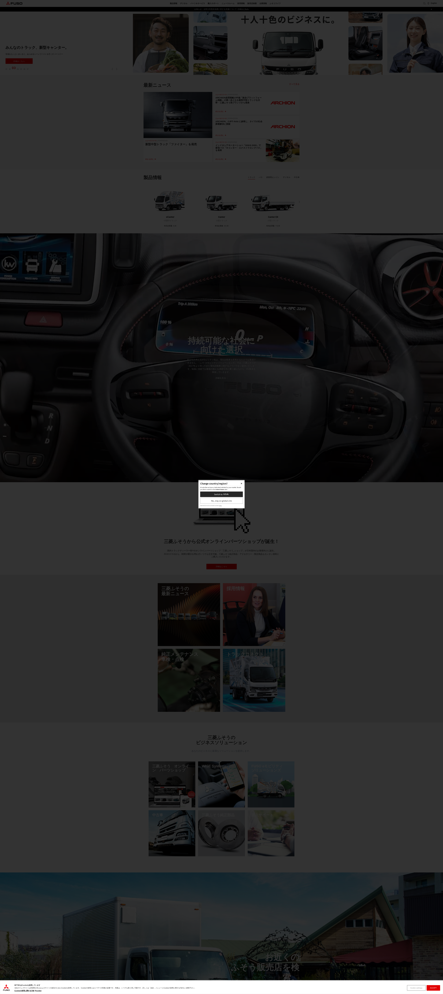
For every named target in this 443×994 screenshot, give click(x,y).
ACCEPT (433, 988)
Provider (38, 991)
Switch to (221, 494)
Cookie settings (416, 988)
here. (220, 505)
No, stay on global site (221, 500)
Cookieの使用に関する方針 (24, 991)
